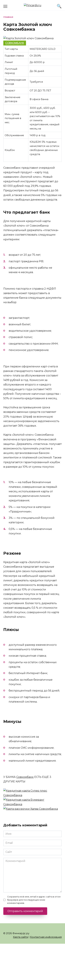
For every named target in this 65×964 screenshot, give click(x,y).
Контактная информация (46, 937)
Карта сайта (20, 937)
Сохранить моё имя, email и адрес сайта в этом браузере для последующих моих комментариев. (33, 899)
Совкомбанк (14, 43)
